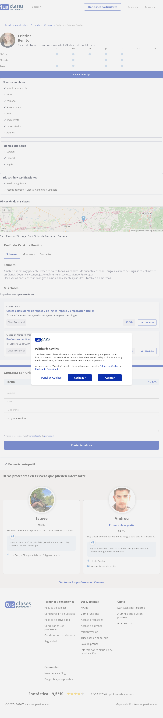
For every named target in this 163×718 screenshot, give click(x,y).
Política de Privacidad (46, 369)
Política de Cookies (109, 365)
